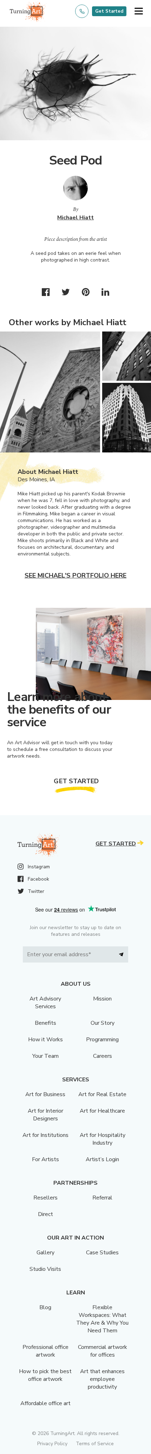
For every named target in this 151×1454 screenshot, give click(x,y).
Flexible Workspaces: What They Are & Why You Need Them (102, 1319)
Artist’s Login (102, 1159)
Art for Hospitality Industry (102, 1139)
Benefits (45, 1023)
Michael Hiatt (75, 217)
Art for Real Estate (102, 1094)
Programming (102, 1039)
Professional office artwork (45, 1351)
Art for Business (45, 1094)
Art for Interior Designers (45, 1114)
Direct (45, 1214)
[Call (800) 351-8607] (81, 11)
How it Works (45, 1039)
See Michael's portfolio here (75, 575)
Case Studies (102, 1252)
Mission (102, 999)
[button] (138, 11)
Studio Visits (45, 1269)
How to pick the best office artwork (45, 1375)
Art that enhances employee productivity (102, 1379)
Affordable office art (45, 1403)
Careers (102, 1056)
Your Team (45, 1056)
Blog (45, 1307)
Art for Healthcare (102, 1111)
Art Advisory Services (45, 1002)
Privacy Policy (52, 1443)
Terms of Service (95, 1443)
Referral (102, 1198)
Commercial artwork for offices (102, 1351)
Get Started (109, 11)
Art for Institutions (45, 1135)
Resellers (45, 1198)
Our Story (102, 1023)
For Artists (45, 1159)
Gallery (45, 1252)
